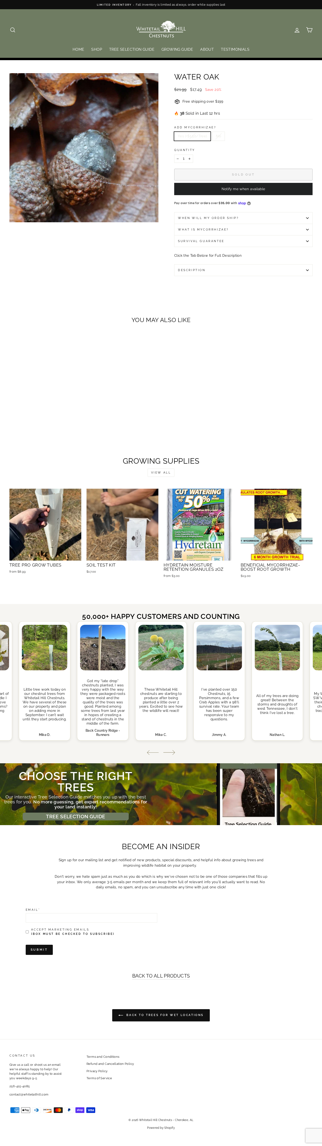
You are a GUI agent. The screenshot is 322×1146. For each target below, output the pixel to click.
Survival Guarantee (201, 241)
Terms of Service (99, 1078)
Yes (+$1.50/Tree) (192, 136)
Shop (96, 49)
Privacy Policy (97, 1071)
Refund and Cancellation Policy (110, 1064)
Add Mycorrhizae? (195, 127)
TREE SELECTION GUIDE (75, 816)
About (207, 49)
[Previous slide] (153, 752)
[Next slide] (169, 752)
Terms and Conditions (103, 1056)
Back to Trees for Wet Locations (164, 1015)
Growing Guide (177, 49)
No (218, 136)
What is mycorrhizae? (203, 229)
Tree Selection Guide (131, 49)
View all (161, 472)
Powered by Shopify (161, 1127)
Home (78, 49)
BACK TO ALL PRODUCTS (161, 976)
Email (33, 909)
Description (192, 270)
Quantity (184, 150)
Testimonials (235, 49)
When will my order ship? (208, 218)
